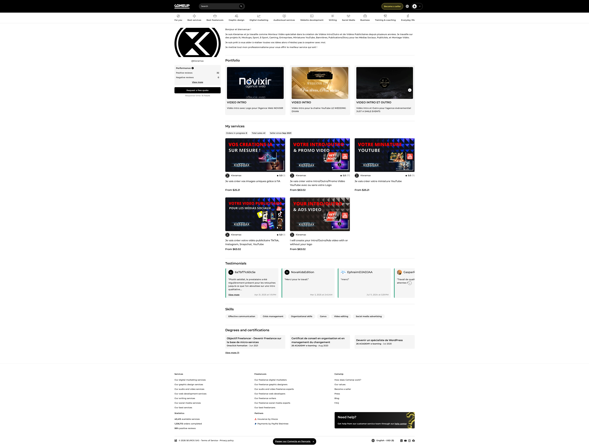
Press (337, 393)
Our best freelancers (264, 407)
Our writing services (184, 398)
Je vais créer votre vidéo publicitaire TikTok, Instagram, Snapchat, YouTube (252, 242)
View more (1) (232, 352)
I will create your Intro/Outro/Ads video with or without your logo (319, 242)
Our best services (183, 407)
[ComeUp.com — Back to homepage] (182, 6)
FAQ (336, 403)
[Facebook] (413, 440)
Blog (336, 398)
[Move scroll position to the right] (410, 90)
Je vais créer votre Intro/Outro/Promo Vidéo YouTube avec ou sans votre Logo (317, 183)
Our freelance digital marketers (270, 380)
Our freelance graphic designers (270, 384)
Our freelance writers (265, 398)
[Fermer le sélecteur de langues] (313, 441)
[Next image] (282, 155)
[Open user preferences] (420, 6)
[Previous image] (229, 155)
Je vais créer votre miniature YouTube (378, 181)
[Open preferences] (407, 6)
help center (401, 423)
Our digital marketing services (190, 380)
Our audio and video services (189, 389)
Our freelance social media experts (272, 403)
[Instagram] (409, 440)
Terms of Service (209, 440)
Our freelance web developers (269, 393)
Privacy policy (227, 440)
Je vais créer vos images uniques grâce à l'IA (252, 181)
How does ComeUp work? (347, 380)
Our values (340, 384)
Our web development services (190, 393)
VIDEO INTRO (236, 102)
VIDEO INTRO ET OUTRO (373, 102)
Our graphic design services (188, 384)
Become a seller (392, 6)
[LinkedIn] (401, 440)
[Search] (241, 6)
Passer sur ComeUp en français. (293, 441)
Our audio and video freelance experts (274, 389)
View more (197, 82)
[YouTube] (405, 440)
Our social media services (187, 403)
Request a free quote (197, 90)
